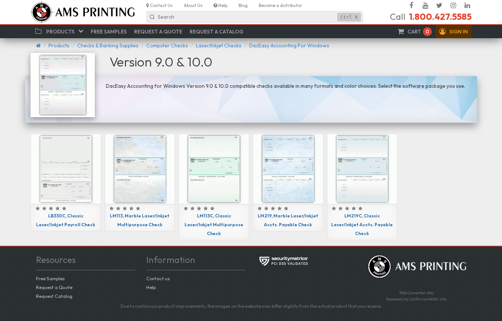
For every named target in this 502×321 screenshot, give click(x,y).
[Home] (38, 45)
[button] (453, 31)
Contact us (158, 278)
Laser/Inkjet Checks (218, 45)
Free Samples (50, 278)
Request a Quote (54, 287)
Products (59, 45)
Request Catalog (54, 296)
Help (151, 287)
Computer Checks (167, 45)
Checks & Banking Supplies (108, 45)
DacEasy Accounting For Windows (289, 45)
